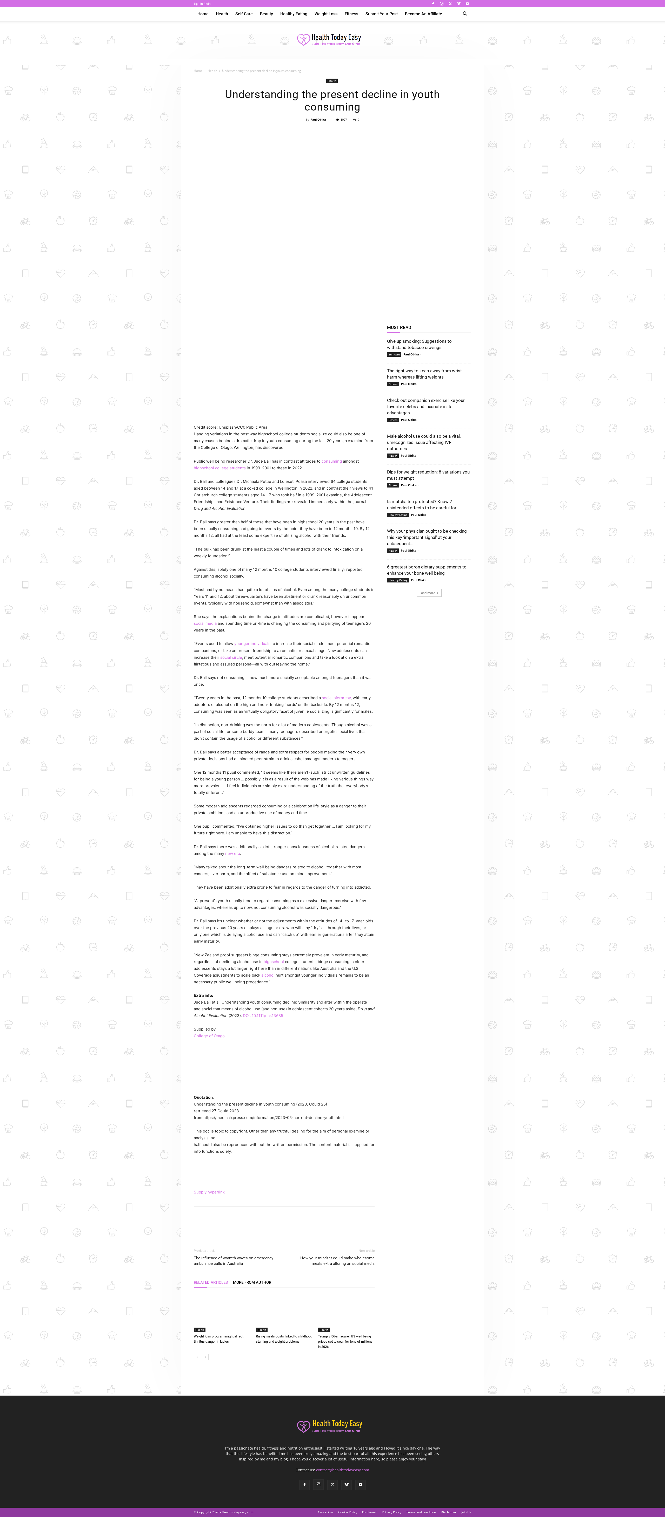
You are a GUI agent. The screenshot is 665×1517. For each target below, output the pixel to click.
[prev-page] (197, 1357)
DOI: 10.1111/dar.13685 (263, 1015)
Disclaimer (448, 1512)
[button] (465, 14)
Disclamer (369, 1512)
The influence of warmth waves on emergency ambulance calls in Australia (233, 1261)
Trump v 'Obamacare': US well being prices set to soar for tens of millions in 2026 (345, 1341)
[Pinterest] (332, 131)
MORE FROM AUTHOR (252, 1282)
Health (222, 13)
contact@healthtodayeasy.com (342, 1469)
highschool (274, 961)
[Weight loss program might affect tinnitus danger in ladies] (222, 1312)
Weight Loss (326, 13)
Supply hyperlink (209, 1192)
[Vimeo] (459, 3)
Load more (427, 593)
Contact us (325, 1512)
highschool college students (220, 467)
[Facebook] (433, 3)
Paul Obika (318, 119)
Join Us (466, 1512)
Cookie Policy (347, 1512)
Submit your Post (381, 13)
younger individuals (252, 643)
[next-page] (205, 1357)
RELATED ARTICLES (211, 1282)
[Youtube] (467, 3)
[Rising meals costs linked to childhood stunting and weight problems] (284, 1312)
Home (203, 13)
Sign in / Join (202, 3)
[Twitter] (450, 3)
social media (205, 623)
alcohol (268, 975)
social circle (231, 657)
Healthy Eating (293, 13)
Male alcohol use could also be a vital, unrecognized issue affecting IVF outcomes (424, 442)
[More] (356, 131)
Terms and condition (421, 1512)
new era (232, 853)
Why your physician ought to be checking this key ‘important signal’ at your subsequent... (427, 537)
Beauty (266, 13)
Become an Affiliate (423, 13)
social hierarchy (336, 697)
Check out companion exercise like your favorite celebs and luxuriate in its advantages (426, 406)
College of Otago (209, 1035)
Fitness (351, 13)
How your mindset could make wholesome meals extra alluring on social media (337, 1261)
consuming (332, 461)
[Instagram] (441, 3)
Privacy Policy (391, 1512)
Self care (244, 13)
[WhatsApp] (344, 131)
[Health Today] (332, 40)
